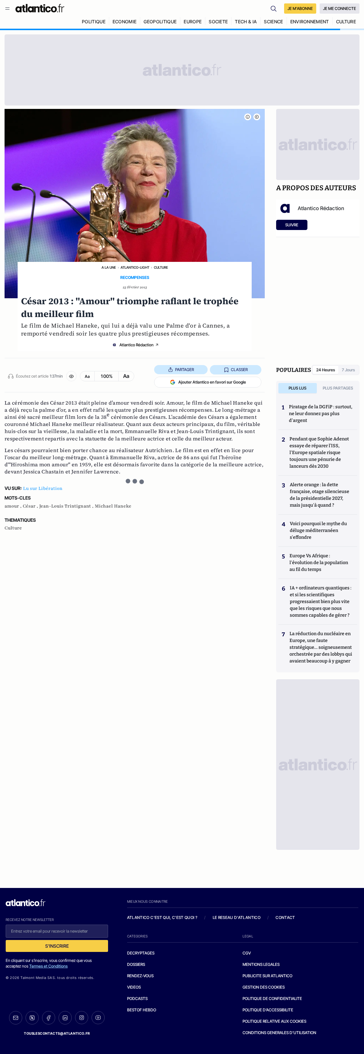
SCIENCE (273, 21)
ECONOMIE (125, 21)
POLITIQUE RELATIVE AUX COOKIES (274, 1021)
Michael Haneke (113, 506)
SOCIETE (218, 21)
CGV (247, 953)
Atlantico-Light (135, 267)
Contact (285, 917)
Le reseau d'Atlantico (236, 917)
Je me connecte (339, 8)
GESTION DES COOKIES (264, 987)
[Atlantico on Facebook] (48, 1017)
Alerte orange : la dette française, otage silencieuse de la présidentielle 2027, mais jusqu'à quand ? (319, 495)
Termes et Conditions (48, 966)
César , (31, 506)
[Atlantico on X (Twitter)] (32, 1017)
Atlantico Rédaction (136, 344)
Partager (184, 369)
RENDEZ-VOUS (140, 975)
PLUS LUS (298, 388)
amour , (14, 506)
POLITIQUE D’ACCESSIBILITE (268, 1009)
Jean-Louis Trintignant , (67, 506)
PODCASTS (137, 998)
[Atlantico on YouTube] (98, 1017)
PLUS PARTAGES (338, 388)
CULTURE (346, 21)
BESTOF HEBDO (141, 1009)
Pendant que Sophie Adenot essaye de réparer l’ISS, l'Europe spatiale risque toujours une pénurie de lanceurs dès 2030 (319, 452)
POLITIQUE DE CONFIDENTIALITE (272, 998)
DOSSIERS (136, 964)
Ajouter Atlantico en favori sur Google (212, 382)
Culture (161, 267)
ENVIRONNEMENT (309, 21)
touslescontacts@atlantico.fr (57, 1033)
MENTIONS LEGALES (261, 964)
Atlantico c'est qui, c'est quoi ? (162, 917)
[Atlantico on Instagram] (81, 1017)
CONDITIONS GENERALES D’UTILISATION (279, 1032)
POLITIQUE (94, 21)
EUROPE (193, 21)
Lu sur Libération (43, 488)
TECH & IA (246, 21)
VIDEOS (134, 987)
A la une (109, 267)
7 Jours (348, 369)
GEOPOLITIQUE (160, 21)
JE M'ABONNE (300, 8)
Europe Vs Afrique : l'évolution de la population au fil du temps (318, 562)
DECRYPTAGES (140, 953)
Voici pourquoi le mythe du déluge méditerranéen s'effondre (318, 530)
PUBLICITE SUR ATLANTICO (267, 975)
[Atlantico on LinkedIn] (65, 1017)
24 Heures (325, 369)
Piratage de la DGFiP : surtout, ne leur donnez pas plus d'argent (320, 413)
